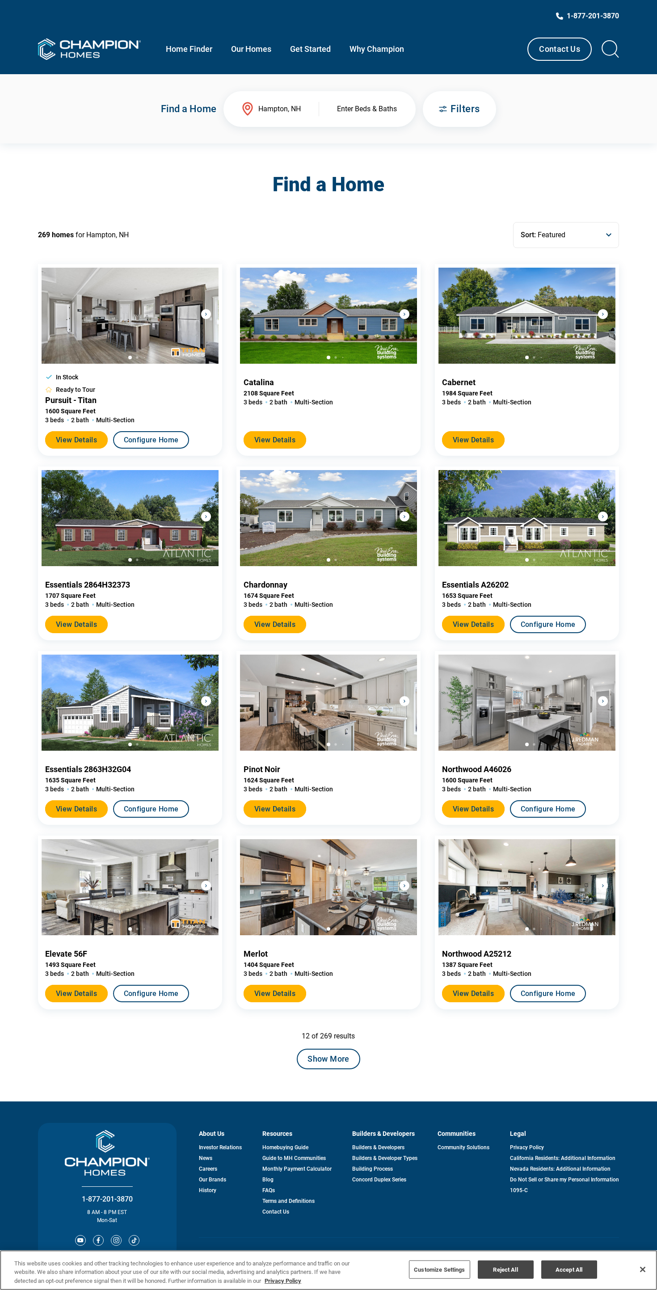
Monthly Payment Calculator (297, 1169)
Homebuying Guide (285, 1147)
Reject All (505, 1269)
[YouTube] (80, 1240)
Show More (328, 1058)
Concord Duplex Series (379, 1180)
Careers (208, 1169)
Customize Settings (439, 1269)
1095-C (519, 1190)
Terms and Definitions (288, 1201)
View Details (76, 440)
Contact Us (559, 49)
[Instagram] (116, 1240)
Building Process (372, 1169)
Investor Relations (220, 1147)
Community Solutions (463, 1147)
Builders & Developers (378, 1147)
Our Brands (212, 1180)
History (207, 1190)
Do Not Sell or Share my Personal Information (564, 1180)
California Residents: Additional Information (562, 1158)
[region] (328, 1270)
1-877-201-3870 (107, 1199)
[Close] (643, 1269)
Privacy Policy (527, 1147)
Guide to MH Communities (294, 1158)
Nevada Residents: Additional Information (560, 1169)
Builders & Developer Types (384, 1158)
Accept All (569, 1269)
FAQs (268, 1190)
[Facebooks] (98, 1240)
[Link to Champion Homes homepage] (89, 49)
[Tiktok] (134, 1240)
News (205, 1158)
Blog (268, 1180)
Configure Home (151, 440)
